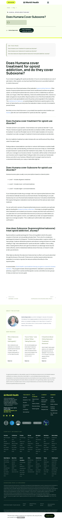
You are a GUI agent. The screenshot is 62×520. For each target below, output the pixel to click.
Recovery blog (36, 406)
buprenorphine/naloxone (44, 88)
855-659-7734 (7, 412)
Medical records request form (54, 408)
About (43, 397)
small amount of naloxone (15, 101)
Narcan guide (35, 408)
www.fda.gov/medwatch (43, 496)
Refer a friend (35, 403)
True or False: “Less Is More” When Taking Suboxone (31, 339)
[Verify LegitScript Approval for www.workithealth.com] (46, 425)
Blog (14, 7)
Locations (25, 409)
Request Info (44, 409)
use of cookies (20, 517)
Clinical (11, 12)
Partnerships (44, 407)
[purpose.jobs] (18, 423)
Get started (26, 412)
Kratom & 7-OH (27, 400)
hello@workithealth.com (10, 410)
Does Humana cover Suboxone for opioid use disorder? (22, 51)
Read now (10, 361)
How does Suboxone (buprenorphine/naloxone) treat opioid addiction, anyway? (29, 53)
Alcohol (25, 402)
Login (52, 397)
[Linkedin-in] (7, 415)
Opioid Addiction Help (22, 12)
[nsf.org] (6, 423)
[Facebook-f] (10, 415)
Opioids (25, 397)
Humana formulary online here (26, 209)
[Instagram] (4, 415)
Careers (43, 404)
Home (8, 7)
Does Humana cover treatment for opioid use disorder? (22, 48)
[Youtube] (13, 415)
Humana (8, 112)
